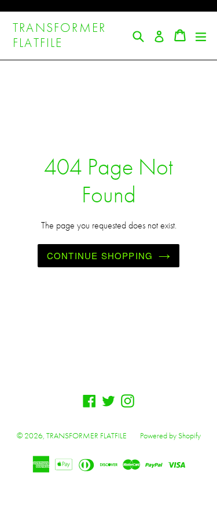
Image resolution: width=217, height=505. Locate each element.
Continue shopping (100, 255)
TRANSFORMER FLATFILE (59, 35)
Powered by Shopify (170, 435)
